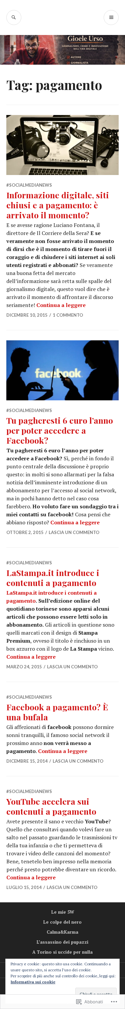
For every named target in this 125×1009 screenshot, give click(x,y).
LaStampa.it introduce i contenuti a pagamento (52, 577)
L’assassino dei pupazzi (62, 942)
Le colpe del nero (62, 922)
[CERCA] (13, 17)
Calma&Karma (62, 932)
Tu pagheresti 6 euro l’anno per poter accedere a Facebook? (59, 430)
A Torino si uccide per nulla (62, 952)
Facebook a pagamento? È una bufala (57, 711)
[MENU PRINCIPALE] (111, 17)
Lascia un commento (74, 532)
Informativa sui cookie (33, 981)
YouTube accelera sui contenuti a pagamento (51, 806)
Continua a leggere (61, 305)
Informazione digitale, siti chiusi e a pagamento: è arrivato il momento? (57, 204)
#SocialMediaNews (29, 185)
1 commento (68, 315)
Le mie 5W (62, 912)
